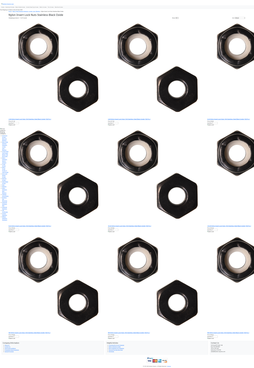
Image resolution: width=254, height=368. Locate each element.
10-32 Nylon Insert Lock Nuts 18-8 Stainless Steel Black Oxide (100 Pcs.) (129, 226)
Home (2, 7)
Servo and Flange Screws (4, 175)
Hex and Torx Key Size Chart (116, 350)
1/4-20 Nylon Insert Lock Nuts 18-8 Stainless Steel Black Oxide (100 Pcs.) (229, 226)
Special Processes (9, 351)
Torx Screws (51, 7)
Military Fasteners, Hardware (4, 218)
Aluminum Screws (9, 7)
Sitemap (169, 366)
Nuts (3, 185)
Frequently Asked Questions (12, 350)
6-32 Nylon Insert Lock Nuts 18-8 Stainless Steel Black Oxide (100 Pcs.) (228, 119)
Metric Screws (43, 7)
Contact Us (7, 347)
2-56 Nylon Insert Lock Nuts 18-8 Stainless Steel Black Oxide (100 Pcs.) (30, 119)
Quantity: (11, 123)
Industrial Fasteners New (4, 204)
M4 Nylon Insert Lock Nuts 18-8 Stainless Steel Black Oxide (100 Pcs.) (129, 333)
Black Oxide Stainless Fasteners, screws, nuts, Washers (26, 11)
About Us (7, 345)
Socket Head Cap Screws (32, 7)
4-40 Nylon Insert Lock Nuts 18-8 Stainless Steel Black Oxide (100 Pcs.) (129, 119)
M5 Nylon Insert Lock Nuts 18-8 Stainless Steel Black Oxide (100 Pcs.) (228, 333)
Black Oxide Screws (20, 7)
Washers (4, 186)
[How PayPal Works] (156, 360)
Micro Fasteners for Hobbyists (116, 348)
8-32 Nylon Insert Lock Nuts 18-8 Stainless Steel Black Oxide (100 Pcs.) (30, 226)
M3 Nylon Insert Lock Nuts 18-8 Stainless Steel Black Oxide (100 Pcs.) (29, 333)
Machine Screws (59, 7)
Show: (173, 18)
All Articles (111, 351)
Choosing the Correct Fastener (116, 345)
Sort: (233, 18)
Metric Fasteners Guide (115, 347)
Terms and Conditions (10, 348)
